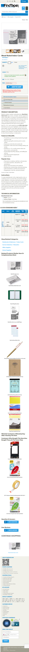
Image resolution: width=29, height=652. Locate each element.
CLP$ (3, 600)
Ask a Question (4, 59)
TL (21, 601)
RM (3, 601)
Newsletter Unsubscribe (7, 594)
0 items (24, 1)
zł (12, 601)
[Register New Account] (12, 1)
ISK (17, 600)
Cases (15, 62)
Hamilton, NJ (5, 569)
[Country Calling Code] (4, 634)
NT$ (23, 601)
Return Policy (6, 650)
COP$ (6, 600)
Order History (5, 590)
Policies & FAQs (6, 607)
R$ (22, 598)
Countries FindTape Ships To (8, 577)
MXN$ (11, 598)
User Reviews (7, 107)
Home (4, 17)
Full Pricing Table (8, 99)
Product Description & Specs (10, 96)
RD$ (10, 600)
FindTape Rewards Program (8, 593)
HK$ (19, 600)
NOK (5, 601)
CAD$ (6, 598)
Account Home (6, 589)
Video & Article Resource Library (9, 583)
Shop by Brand (6, 582)
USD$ (3, 598)
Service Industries (7, 244)
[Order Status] (14, 1)
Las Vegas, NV (6, 571)
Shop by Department (7, 581)
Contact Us (5, 606)
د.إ (14, 598)
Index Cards (20, 242)
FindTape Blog (6, 611)
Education (16, 244)
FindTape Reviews (6, 585)
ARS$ (17, 598)
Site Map (5, 610)
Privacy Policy (12, 650)
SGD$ (17, 601)
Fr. (23, 598)
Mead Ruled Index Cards (13, 552)
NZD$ (8, 601)
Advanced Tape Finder (7, 578)
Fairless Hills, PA (6, 573)
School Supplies (6, 250)
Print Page (4, 57)
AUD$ (20, 598)
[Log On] (10, 1)
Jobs (4, 615)
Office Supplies (10, 17)
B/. (10, 601)
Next (27, 19)
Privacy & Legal (6, 608)
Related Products (8, 102)
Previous (23, 19)
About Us (5, 614)
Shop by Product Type (7, 579)
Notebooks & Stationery (9, 242)
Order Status (5, 592)
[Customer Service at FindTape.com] (7, 1)
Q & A (9, 105)
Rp (12, 600)
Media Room (5, 612)
